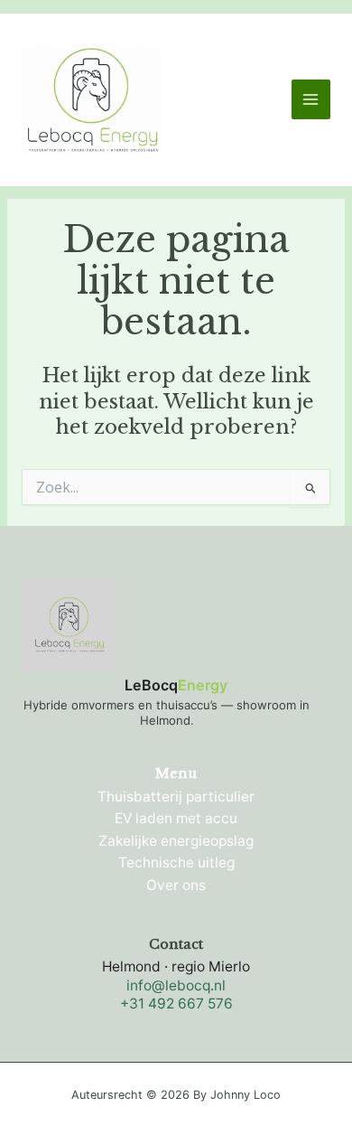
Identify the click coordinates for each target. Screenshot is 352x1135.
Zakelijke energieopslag (176, 840)
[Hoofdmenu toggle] (311, 99)
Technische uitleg (176, 862)
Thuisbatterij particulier (176, 796)
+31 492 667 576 (176, 1003)
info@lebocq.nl (176, 985)
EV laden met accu (176, 818)
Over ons (176, 885)
